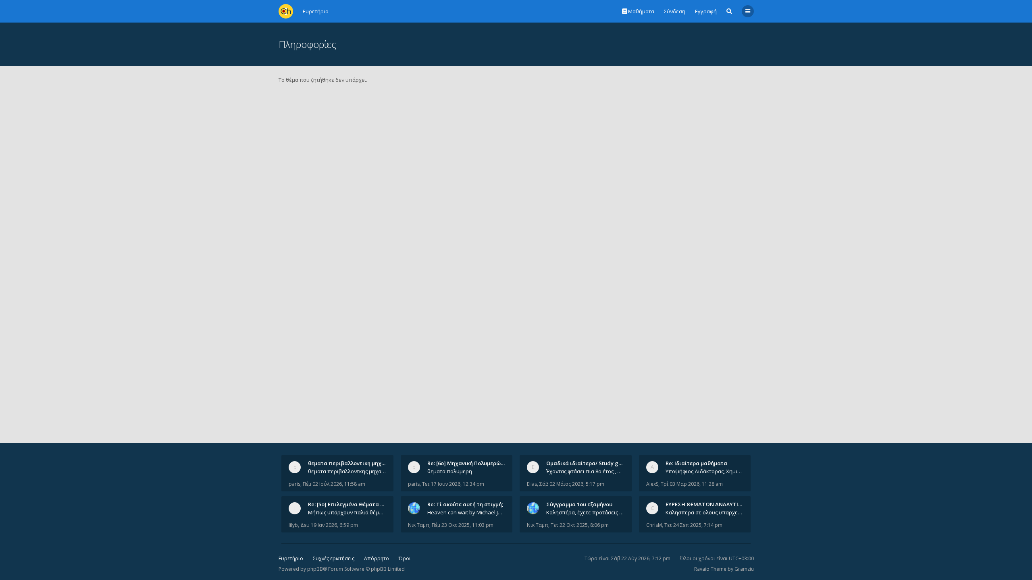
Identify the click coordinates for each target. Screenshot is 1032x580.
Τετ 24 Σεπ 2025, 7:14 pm (693, 525)
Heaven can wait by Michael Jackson (466, 512)
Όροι (405, 558)
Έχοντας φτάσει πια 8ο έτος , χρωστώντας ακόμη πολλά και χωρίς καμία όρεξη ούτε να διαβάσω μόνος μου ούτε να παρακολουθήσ (585, 471)
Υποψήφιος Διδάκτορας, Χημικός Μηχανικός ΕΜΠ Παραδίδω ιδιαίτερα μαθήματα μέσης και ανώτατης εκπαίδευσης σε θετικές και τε (705, 471)
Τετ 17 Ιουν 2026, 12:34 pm (453, 484)
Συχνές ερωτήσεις (333, 558)
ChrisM (654, 525)
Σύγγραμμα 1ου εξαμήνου (579, 504)
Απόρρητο (376, 558)
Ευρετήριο (291, 558)
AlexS (652, 484)
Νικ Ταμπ (418, 525)
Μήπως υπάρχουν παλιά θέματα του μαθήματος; (347, 512)
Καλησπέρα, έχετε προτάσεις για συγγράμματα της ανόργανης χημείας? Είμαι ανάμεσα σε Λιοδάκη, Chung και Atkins (585, 512)
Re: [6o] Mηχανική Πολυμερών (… (469, 463)
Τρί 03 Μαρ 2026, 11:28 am (692, 484)
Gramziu (744, 569)
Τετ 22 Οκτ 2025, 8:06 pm (580, 525)
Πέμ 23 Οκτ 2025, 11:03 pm (462, 525)
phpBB (315, 569)
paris (294, 484)
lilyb (293, 525)
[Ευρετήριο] (286, 11)
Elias (532, 484)
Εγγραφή (706, 11)
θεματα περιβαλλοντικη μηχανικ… (352, 463)
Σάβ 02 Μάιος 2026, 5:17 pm (571, 484)
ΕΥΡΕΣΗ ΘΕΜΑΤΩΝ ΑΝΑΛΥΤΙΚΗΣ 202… (714, 504)
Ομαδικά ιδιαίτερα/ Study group (588, 463)
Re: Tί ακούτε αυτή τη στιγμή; (465, 504)
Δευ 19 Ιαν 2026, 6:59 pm (329, 525)
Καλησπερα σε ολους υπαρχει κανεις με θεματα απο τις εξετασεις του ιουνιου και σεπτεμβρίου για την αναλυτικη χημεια (705, 512)
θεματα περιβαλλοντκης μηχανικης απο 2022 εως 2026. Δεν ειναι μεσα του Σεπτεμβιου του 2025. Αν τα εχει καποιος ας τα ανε (347, 471)
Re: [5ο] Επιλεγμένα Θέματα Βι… (348, 504)
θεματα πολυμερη (449, 471)
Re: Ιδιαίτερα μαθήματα (696, 463)
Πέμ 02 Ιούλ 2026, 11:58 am (334, 484)
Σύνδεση (674, 11)
